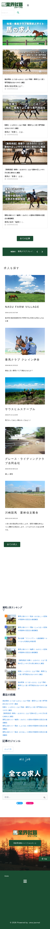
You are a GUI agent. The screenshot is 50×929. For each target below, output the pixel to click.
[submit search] (18, 12)
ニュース (8, 749)
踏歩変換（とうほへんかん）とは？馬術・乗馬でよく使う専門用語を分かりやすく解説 (32, 685)
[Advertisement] (25, 578)
